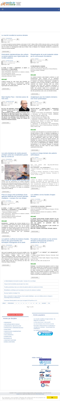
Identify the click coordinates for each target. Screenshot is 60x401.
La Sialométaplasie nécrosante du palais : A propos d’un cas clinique (20, 281)
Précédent (11, 303)
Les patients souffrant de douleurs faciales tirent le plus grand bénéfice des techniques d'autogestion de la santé (15, 240)
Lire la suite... (7, 51)
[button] (18, 39)
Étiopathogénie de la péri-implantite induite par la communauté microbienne (44, 55)
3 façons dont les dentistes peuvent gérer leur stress (16, 284)
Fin (49, 303)
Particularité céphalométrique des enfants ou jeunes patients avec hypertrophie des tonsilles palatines (15, 56)
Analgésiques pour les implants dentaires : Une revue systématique (44, 98)
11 (39, 303)
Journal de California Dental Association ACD (17, 180)
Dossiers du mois (9, 60)
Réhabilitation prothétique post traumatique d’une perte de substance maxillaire (22, 290)
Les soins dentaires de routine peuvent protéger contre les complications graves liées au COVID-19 (15, 154)
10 (36, 303)
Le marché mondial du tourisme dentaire (15, 35)
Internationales (9, 38)
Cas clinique (8, 200)
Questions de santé (10, 101)
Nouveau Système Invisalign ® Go (12, 293)
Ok (52, 397)
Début (4, 303)
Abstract (36, 58)
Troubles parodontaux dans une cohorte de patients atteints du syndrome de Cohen (23, 287)
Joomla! (18, 394)
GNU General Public (40, 394)
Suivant (44, 303)
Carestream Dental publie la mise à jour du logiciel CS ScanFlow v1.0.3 (20, 300)
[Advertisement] (29, 21)
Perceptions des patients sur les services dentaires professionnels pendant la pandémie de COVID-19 (44, 240)
